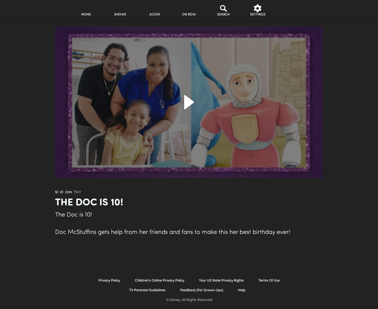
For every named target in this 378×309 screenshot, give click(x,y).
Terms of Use (269, 280)
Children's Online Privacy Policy (159, 280)
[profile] (292, 10)
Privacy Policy (109, 280)
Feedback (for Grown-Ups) (201, 290)
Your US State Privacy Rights (221, 280)
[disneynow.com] (19, 9)
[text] (56, 192)
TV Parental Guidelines (147, 290)
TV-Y (77, 192)
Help (241, 290)
